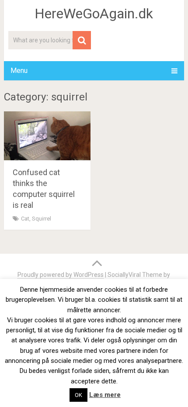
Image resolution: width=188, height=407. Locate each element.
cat (25, 218)
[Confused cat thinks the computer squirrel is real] (47, 135)
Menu (19, 70)
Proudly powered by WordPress (60, 274)
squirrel (41, 218)
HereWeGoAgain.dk (94, 14)
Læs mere (105, 395)
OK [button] (78, 395)
